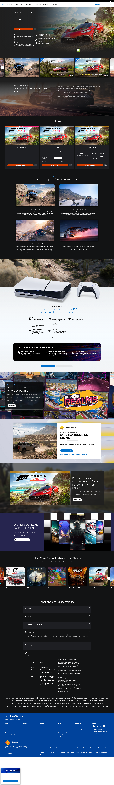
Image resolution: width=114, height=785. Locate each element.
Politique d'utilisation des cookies (101, 753)
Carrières (7, 727)
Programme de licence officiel (81, 734)
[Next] (111, 67)
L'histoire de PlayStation (10, 734)
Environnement (43, 725)
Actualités (45, 4)
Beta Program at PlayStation (98, 733)
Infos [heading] (6, 723)
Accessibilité (43, 727)
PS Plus (28, 4)
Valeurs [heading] (42, 723)
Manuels (59, 736)
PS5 (16, 4)
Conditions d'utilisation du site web (67, 753)
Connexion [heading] (95, 723)
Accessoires (37, 4)
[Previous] (2, 67)
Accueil (6, 719)
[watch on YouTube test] (70, 75)
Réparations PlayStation (63, 731)
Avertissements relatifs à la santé (65, 678)
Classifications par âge (80, 729)
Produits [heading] (25, 723)
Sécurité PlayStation (62, 727)
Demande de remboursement (64, 734)
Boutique (9, 4)
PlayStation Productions (10, 731)
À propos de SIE (8, 725)
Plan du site (77, 753)
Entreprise (7, 732)
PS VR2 (24, 729)
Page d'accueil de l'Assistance (64, 725)
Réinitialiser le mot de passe (64, 732)
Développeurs (78, 732)
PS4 (23, 727)
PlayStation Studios (9, 729)
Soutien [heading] (59, 723)
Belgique (10, 753)
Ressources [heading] (78, 723)
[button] (44, 35)
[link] (15, 578)
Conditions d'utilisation (80, 725)
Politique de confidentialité (52, 753)
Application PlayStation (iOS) (98, 729)
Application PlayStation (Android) (99, 731)
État (58, 729)
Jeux (21, 4)
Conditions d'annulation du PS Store (82, 727)
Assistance (54, 4)
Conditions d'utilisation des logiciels (87, 753)
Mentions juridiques (42, 753)
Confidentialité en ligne (45, 729)
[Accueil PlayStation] (3, 4)
